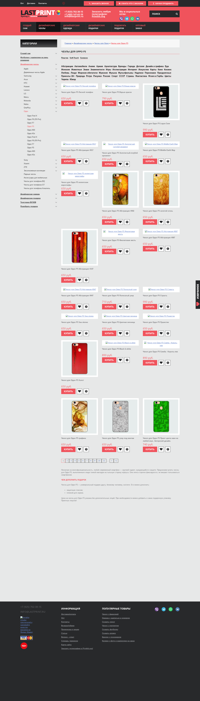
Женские (65, 69)
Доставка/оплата (68, 614)
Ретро (89, 76)
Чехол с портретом (110, 626)
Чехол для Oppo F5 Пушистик (156, 322)
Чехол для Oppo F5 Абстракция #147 (77, 269)
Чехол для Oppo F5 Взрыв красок (117, 92)
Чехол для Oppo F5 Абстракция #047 (77, 296)
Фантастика (141, 76)
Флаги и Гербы (155, 76)
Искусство (144, 69)
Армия (99, 66)
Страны (130, 76)
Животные (76, 69)
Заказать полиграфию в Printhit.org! (77, 649)
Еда (167, 66)
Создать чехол (108, 622)
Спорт (115, 76)
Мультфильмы (125, 73)
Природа (80, 76)
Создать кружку (109, 633)
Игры (108, 69)
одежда (71, 27)
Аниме (91, 66)
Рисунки (97, 76)
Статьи (64, 633)
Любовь (65, 73)
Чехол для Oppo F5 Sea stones (74, 322)
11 (104, 461)
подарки (96, 27)
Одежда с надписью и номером (116, 618)
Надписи (139, 73)
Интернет (132, 69)
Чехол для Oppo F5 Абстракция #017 (77, 150)
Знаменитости (97, 69)
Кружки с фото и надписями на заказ (118, 641)
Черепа (64, 79)
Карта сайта (66, 645)
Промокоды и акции (70, 629)
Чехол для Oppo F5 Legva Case (156, 124)
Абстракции (67, 66)
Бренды (122, 66)
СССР (122, 76)
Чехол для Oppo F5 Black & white (116, 349)
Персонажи (150, 73)
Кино (160, 69)
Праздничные (164, 73)
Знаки (86, 69)
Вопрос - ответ (67, 637)
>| (116, 461)
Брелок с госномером (111, 637)
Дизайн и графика (155, 66)
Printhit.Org (98, 16)
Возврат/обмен (67, 626)
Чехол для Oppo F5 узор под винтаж (118, 438)
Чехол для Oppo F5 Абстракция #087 (159, 238)
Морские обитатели (88, 73)
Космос (167, 69)
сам (27, 27)
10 (99, 461)
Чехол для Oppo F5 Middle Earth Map (159, 150)
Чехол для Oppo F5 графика (73, 438)
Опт (22, 3)
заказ (141, 27)
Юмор (73, 79)
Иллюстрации (120, 69)
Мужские (103, 73)
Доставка (31, 3)
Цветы (168, 76)
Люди (74, 73)
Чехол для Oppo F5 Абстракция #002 (118, 211)
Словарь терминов (69, 641)
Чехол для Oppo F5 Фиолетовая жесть (119, 240)
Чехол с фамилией (110, 614)
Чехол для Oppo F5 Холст (72, 380)
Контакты (43, 3)
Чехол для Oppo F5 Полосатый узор (118, 296)
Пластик (64, 58)
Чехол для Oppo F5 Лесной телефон (77, 92)
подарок (120, 27)
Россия (106, 76)
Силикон (84, 58)
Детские (140, 66)
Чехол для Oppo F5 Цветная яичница (118, 322)
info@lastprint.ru (73, 16)
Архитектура (110, 66)
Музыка (113, 73)
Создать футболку (110, 629)
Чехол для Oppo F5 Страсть (155, 296)
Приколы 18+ (68, 76)
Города (131, 66)
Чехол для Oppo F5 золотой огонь (158, 211)
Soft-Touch (74, 58)
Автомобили (80, 66)
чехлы (47, 27)
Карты (153, 69)
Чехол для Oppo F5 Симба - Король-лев (160, 352)
